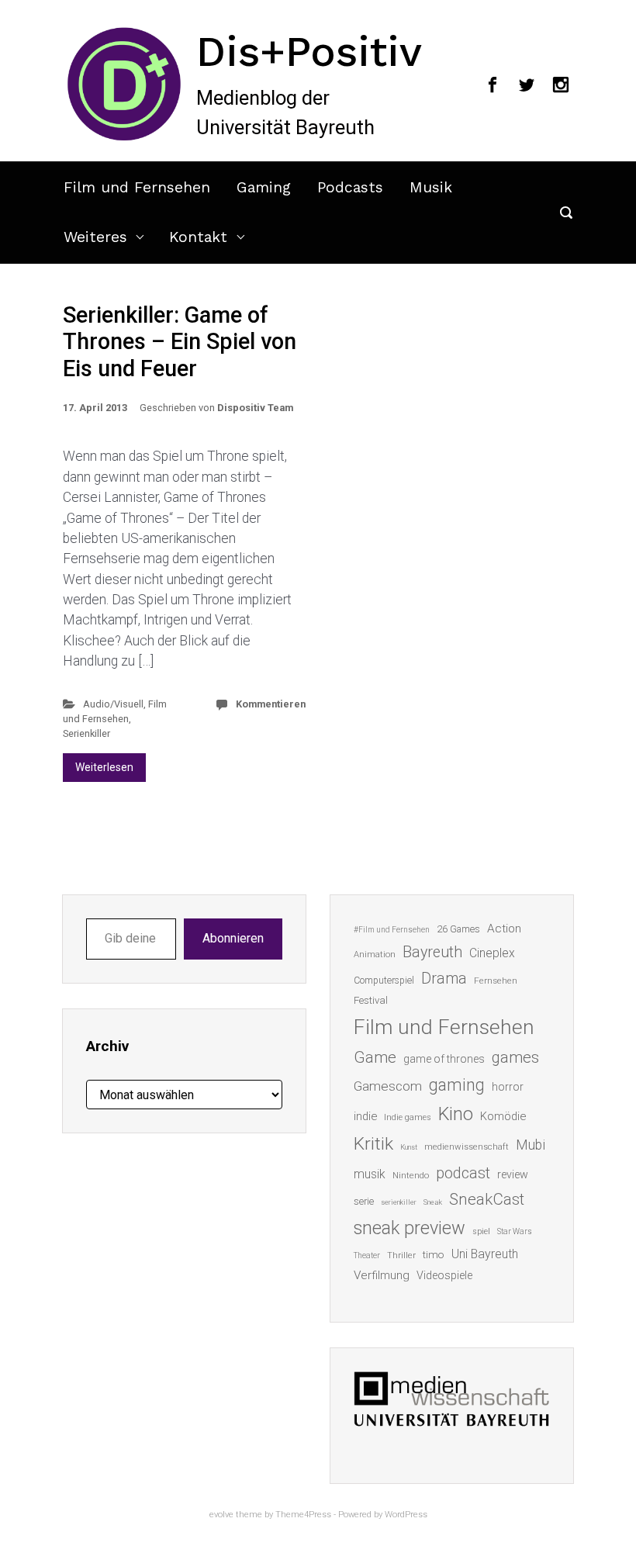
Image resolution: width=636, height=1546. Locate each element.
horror (508, 1087)
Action (504, 929)
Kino (455, 1114)
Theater (367, 1255)
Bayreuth (432, 952)
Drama (444, 978)
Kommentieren (271, 704)
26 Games (458, 929)
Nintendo (410, 1176)
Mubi (530, 1145)
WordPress (406, 1515)
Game (375, 1057)
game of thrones (444, 1059)
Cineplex (492, 953)
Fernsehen (495, 980)
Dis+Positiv (309, 51)
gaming (457, 1085)
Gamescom (388, 1086)
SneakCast (486, 1199)
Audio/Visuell (113, 704)
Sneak (432, 1202)
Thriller (401, 1255)
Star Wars (514, 1231)
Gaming (264, 187)
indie (365, 1116)
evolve (221, 1515)
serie (364, 1201)
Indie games (407, 1117)
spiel (481, 1231)
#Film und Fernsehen (392, 929)
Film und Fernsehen (137, 187)
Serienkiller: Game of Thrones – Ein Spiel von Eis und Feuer (179, 342)
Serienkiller (86, 733)
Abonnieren (233, 938)
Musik (431, 187)
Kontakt (198, 237)
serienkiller (399, 1202)
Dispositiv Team (255, 407)
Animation (375, 954)
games (515, 1057)
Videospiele (444, 1275)
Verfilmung (382, 1275)
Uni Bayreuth (484, 1254)
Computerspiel (384, 980)
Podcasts (350, 187)
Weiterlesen (104, 767)
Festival (371, 1000)
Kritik (373, 1143)
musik (369, 1174)
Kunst (408, 1147)
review (512, 1174)
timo (433, 1254)
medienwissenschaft (466, 1147)
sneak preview (409, 1228)
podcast (463, 1173)
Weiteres (95, 237)
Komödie (503, 1116)
